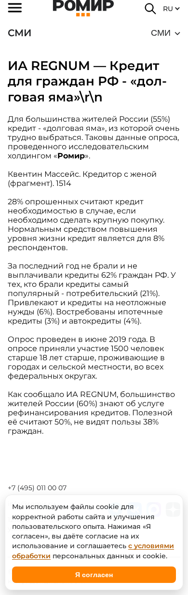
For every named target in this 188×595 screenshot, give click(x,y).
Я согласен (94, 575)
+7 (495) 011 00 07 (37, 487)
